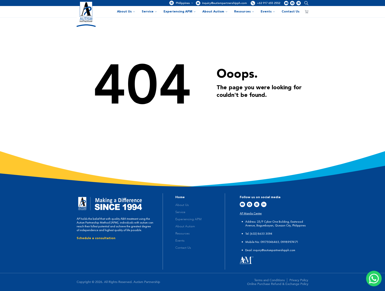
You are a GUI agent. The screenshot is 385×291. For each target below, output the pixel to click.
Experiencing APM (178, 11)
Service (148, 11)
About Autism (213, 11)
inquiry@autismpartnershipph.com (224, 3)
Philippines (183, 3)
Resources (242, 11)
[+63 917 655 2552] (253, 3)
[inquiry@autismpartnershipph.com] (198, 3)
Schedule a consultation (96, 238)
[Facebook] (292, 3)
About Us (124, 11)
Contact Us (290, 11)
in (254, 250)
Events (266, 11)
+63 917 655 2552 (268, 3)
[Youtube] (286, 3)
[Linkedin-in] (263, 204)
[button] (305, 3)
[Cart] (306, 11)
